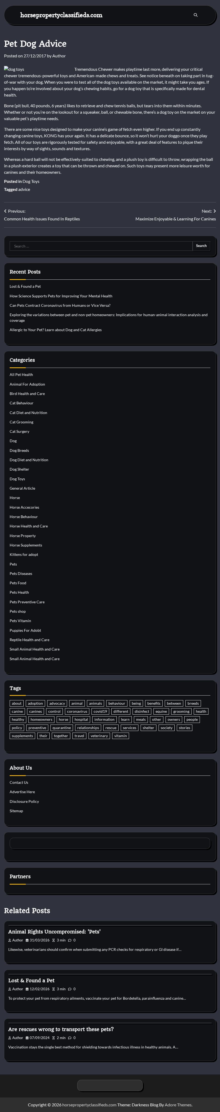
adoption (35, 703)
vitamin (120, 736)
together (61, 736)
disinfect (142, 711)
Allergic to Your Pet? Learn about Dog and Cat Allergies (56, 330)
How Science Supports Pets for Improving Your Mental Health (61, 296)
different (120, 711)
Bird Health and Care (27, 393)
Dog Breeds (19, 450)
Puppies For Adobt (25, 630)
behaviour (116, 703)
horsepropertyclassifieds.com (61, 15)
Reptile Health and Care (29, 640)
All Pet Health (21, 374)
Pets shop (18, 611)
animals (95, 703)
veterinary (99, 736)
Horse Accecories (24, 507)
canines (35, 711)
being (136, 703)
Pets (13, 564)
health (201, 711)
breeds (193, 703)
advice (24, 189)
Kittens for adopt (24, 554)
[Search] (196, 15)
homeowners (41, 719)
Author (59, 55)
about (16, 703)
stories (184, 728)
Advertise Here (22, 792)
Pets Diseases (21, 573)
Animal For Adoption (27, 384)
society (167, 728)
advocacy (57, 703)
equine (161, 711)
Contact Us (19, 782)
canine (17, 711)
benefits (153, 703)
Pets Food (18, 583)
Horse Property (23, 536)
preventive (37, 728)
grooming (181, 711)
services (129, 728)
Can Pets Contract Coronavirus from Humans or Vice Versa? (60, 305)
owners (174, 719)
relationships (88, 728)
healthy (18, 719)
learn (125, 719)
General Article (22, 488)
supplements (22, 736)
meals (141, 719)
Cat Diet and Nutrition (28, 413)
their (43, 736)
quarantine (62, 728)
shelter (148, 728)
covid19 (100, 711)
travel (79, 736)
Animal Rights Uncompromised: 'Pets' (54, 931)
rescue (110, 728)
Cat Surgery (19, 431)
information (104, 719)
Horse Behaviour (24, 517)
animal (77, 703)
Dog (13, 441)
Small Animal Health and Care (35, 649)
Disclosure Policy (24, 801)
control (54, 711)
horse (63, 719)
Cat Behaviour (22, 403)
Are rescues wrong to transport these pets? (61, 1029)
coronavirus (77, 711)
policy (17, 728)
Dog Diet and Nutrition (29, 460)
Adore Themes (178, 1104)
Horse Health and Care (29, 526)
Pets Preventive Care (27, 602)
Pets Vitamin (20, 621)
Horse (15, 498)
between (174, 703)
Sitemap (16, 811)
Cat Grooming (21, 422)
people (192, 719)
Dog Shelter (19, 469)
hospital (81, 719)
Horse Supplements (26, 545)
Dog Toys (31, 181)
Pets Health (19, 592)
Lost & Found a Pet (25, 286)
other (156, 719)
